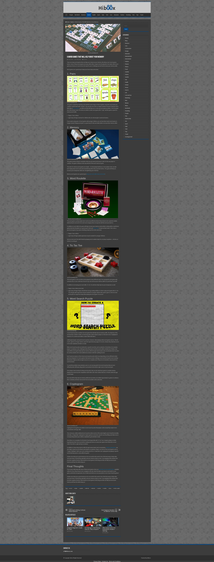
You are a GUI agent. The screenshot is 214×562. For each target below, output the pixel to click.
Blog (126, 40)
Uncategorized (128, 136)
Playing (105, 488)
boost (70, 488)
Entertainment (128, 56)
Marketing (127, 97)
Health (93, 14)
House (126, 87)
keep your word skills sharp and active (96, 174)
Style (103, 14)
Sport (98, 14)
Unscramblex (76, 108)
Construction (128, 48)
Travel (141, 14)
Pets (133, 14)
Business (83, 14)
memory (93, 488)
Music (126, 105)
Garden (127, 77)
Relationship (128, 118)
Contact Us (105, 561)
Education (116, 14)
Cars (111, 14)
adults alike (96, 228)
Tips (137, 14)
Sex (126, 121)
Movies (127, 103)
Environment (128, 58)
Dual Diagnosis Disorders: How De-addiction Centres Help (109, 510)
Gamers (81, 488)
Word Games (117, 488)
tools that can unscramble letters (106, 469)
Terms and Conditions (114, 561)
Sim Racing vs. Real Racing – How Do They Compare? (93, 528)
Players (99, 488)
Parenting (128, 14)
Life (126, 92)
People (71, 14)
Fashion (122, 14)
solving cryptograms (111, 447)
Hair (126, 79)
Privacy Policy (97, 561)
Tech (107, 14)
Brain (76, 488)
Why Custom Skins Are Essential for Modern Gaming (109, 529)
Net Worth (77, 14)
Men (126, 100)
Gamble (127, 71)
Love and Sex (128, 95)
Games (89, 14)
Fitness (126, 66)
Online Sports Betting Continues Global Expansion (77, 510)
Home (66, 14)
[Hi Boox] (107, 7)
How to (127, 90)
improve (87, 488)
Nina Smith (70, 59)
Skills (110, 488)
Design (126, 51)
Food (126, 69)
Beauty (126, 38)
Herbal (126, 84)
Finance (127, 64)
